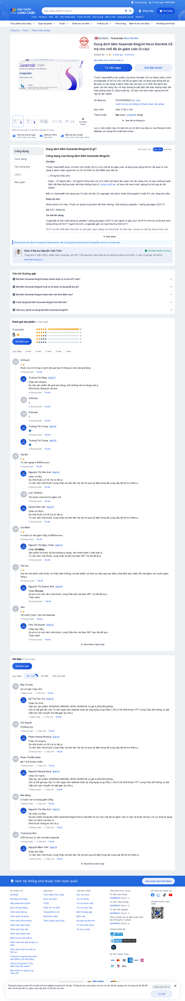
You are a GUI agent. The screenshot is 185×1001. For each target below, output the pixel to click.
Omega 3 (43, 17)
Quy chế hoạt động (18, 907)
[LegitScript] (123, 947)
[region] (50, 74)
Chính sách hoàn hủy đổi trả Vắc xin (22, 950)
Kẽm (51, 17)
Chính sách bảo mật (19, 929)
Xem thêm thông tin (32, 259)
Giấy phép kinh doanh (20, 903)
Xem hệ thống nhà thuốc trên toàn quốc (46, 881)
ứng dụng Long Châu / (100, 709)
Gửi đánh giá (22, 341)
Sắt (56, 17)
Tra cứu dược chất (85, 903)
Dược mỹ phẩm (50, 899)
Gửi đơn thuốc (153, 67)
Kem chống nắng (67, 17)
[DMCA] (123, 940)
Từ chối (161, 994)
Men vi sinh (110, 17)
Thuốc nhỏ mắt (83, 17)
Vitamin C (140, 17)
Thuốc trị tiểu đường (40, 30)
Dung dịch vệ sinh (125, 17)
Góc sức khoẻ (83, 894)
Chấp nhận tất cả (161, 987)
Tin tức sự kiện (83, 929)
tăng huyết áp (108, 184)
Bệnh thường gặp (84, 912)
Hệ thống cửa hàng (18, 899)
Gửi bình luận (22, 666)
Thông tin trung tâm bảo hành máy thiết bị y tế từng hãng (23, 957)
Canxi (34, 17)
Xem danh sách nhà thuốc (158, 881)
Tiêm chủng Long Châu (53, 920)
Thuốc (25, 30)
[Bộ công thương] (116, 934)
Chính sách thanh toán (20, 933)
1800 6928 (170, 2)
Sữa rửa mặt (97, 17)
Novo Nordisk (131, 38)
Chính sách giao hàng (20, 925)
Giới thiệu (14, 894)
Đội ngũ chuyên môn (86, 920)
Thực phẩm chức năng (53, 894)
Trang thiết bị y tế (51, 912)
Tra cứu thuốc (83, 899)
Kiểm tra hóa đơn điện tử (21, 938)
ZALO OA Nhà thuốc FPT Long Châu (132, 709)
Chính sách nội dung (19, 916)
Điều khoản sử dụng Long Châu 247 (21, 971)
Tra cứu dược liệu (84, 907)
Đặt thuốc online (50, 916)
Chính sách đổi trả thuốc (21, 920)
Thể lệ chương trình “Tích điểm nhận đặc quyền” (21, 964)
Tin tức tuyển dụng (85, 925)
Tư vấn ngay (113, 67)
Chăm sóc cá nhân (51, 907)
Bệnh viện (81, 916)
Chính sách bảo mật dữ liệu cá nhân (23, 943)
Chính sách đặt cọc (18, 912)
